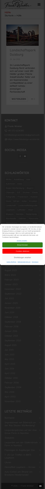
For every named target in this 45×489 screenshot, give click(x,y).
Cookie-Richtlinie (11, 262)
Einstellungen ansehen (22, 257)
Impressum (35, 262)
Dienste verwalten (22, 240)
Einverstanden (22, 245)
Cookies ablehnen (22, 251)
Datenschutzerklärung (24, 262)
